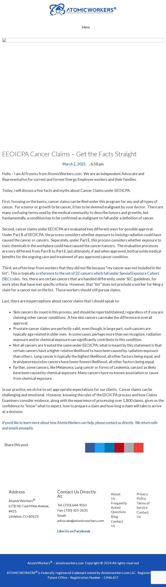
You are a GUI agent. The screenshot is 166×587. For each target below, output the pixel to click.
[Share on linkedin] (109, 448)
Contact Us (117, 523)
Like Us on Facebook (73, 531)
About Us (115, 496)
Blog (114, 516)
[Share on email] (139, 448)
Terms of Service (143, 505)
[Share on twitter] (100, 448)
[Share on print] (129, 448)
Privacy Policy (142, 496)
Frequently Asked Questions (119, 507)
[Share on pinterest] (119, 448)
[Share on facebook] (90, 448)
